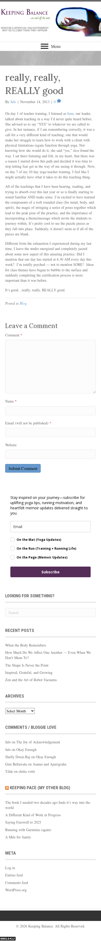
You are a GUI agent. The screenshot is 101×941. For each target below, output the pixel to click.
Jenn (70, 113)
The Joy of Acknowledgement (38, 741)
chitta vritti (27, 771)
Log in (10, 867)
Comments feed (16, 882)
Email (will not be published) (28, 423)
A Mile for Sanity (18, 837)
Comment (13, 335)
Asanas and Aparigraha (49, 764)
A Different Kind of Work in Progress (33, 814)
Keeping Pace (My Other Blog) (40, 787)
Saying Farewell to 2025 (23, 822)
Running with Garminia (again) (28, 829)
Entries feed (14, 875)
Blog (23, 303)
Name (11, 401)
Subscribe (50, 571)
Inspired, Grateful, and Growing (29, 672)
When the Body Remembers (25, 645)
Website (11, 444)
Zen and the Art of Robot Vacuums (31, 679)
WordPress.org (16, 889)
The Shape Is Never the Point (26, 665)
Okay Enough (26, 749)
